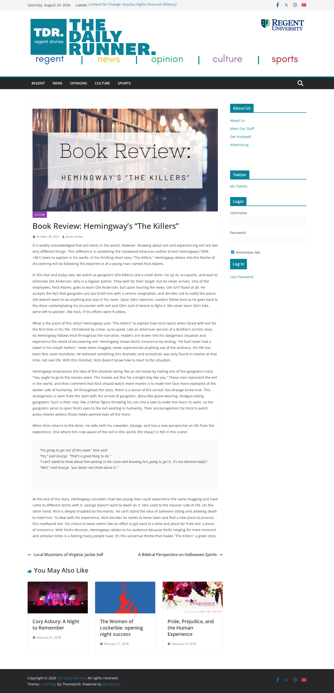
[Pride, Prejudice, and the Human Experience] (193, 585)
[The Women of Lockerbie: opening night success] (125, 585)
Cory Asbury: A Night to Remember (56, 624)
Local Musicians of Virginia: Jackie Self (68, 554)
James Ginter (74, 236)
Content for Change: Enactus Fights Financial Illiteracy (133, 5)
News (57, 83)
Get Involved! (240, 136)
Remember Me (247, 252)
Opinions (78, 83)
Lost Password (241, 276)
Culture (102, 83)
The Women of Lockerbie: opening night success (121, 627)
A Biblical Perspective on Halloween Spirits (177, 554)
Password (238, 232)
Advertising (239, 144)
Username (238, 212)
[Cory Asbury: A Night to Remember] (58, 585)
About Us (237, 120)
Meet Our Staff (242, 128)
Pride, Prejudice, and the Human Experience (190, 627)
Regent (38, 83)
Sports (124, 83)
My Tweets (238, 186)
